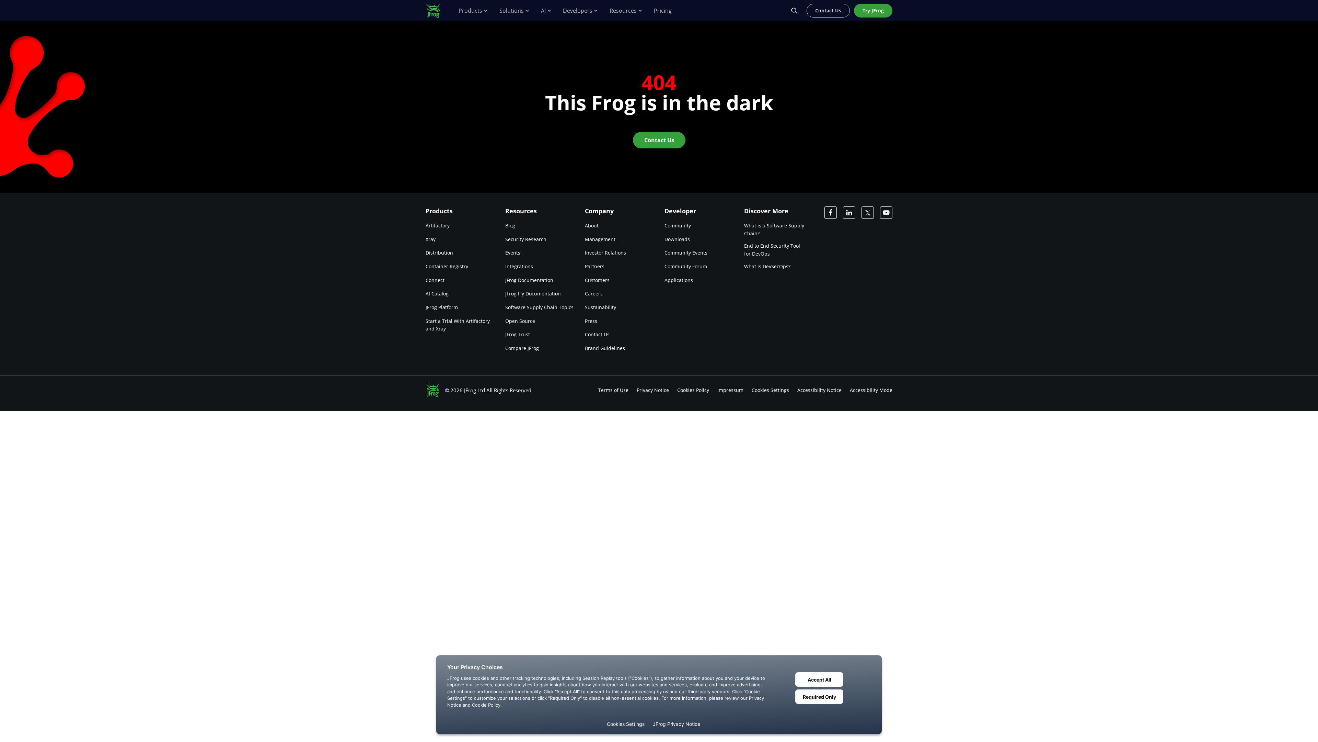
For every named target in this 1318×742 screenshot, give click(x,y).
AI (543, 11)
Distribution (439, 252)
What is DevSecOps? (767, 266)
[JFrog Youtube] (886, 212)
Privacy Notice (653, 390)
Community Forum (685, 266)
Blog (510, 225)
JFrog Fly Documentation (533, 293)
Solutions (511, 11)
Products (470, 11)
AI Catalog (437, 293)
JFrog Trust (517, 334)
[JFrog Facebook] (830, 212)
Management (600, 239)
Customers (597, 280)
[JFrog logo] (437, 10)
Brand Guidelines (605, 348)
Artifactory (438, 225)
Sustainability (600, 307)
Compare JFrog (522, 348)
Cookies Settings (770, 390)
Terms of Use (613, 390)
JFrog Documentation (529, 280)
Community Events (685, 252)
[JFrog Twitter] (868, 212)
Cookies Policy (693, 390)
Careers (594, 293)
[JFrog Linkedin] (849, 212)
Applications (678, 280)
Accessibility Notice (819, 390)
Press (591, 321)
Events (512, 252)
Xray (431, 239)
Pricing (663, 11)
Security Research (525, 239)
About (592, 225)
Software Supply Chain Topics (539, 307)
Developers (577, 11)
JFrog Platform (442, 307)
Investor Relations (605, 252)
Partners (594, 266)
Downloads (677, 239)
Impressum (730, 390)
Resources (623, 11)
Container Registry (447, 266)
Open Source (520, 321)
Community (677, 225)
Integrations (519, 266)
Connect (435, 280)
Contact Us (597, 334)
